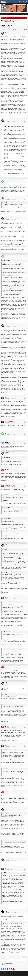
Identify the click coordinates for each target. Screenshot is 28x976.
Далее (24, 29)
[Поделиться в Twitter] (1, 969)
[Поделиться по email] (12, 969)
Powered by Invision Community (14, 974)
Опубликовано (10, 33)
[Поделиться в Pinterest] (14, 969)
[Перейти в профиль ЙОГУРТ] (2, 33)
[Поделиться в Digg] (8, 969)
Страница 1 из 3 (14, 29)
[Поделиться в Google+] (6, 969)
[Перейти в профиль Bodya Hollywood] (2, 422)
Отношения (15, 26)
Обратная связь (14, 972)
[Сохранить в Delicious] (10, 969)
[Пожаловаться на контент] (24, 33)
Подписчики (13, 959)
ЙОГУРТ (4, 26)
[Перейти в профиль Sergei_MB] (2, 911)
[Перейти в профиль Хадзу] (2, 181)
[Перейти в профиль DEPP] (2, 198)
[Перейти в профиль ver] (2, 470)
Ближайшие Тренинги (9, 20)
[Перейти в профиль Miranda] (2, 21)
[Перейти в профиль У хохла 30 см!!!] (2, 486)
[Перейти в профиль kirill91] (2, 443)
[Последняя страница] (26, 29)
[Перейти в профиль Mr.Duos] (2, 218)
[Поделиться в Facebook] (3, 969)
